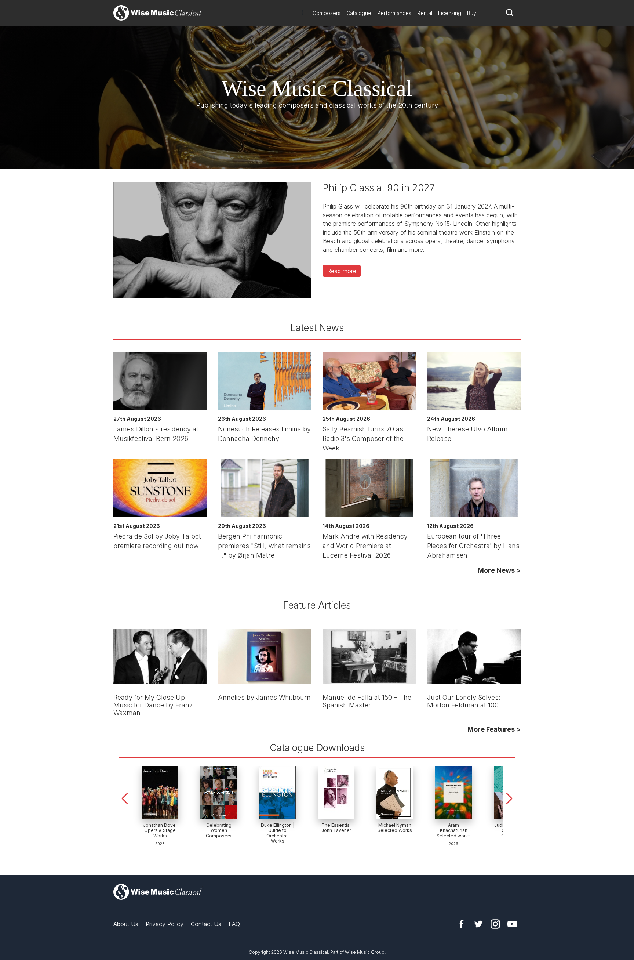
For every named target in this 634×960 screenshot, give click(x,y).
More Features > (494, 729)
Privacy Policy (164, 924)
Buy (471, 13)
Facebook (461, 924)
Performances (394, 13)
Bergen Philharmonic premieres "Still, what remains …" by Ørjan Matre (264, 545)
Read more (341, 271)
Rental (424, 13)
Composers (326, 13)
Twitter (478, 924)
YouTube (512, 924)
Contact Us (206, 924)
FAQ (234, 924)
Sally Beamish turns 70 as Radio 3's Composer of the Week (363, 438)
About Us (125, 924)
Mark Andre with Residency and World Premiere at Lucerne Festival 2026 (365, 545)
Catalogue (358, 13)
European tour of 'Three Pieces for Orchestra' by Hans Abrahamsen (473, 545)
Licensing (449, 13)
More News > (499, 570)
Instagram (495, 924)
